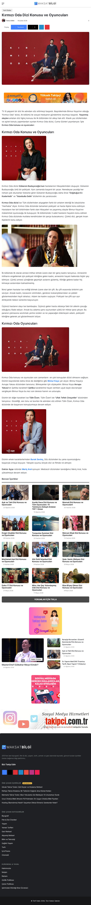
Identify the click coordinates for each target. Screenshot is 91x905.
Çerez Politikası (8, 884)
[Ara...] (88, 4)
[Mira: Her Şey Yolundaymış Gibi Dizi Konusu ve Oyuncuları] (45, 575)
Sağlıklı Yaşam (7, 843)
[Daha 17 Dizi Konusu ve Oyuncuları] (15, 575)
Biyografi (5, 816)
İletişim (4, 872)
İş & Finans (6, 851)
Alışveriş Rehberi (8, 835)
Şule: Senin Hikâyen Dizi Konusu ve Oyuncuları (73, 560)
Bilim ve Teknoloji (8, 839)
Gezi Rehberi (7, 831)
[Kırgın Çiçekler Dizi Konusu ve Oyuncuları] (15, 523)
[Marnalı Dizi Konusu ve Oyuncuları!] (75, 492)
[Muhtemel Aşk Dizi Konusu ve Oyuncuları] (15, 549)
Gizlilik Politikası (8, 880)
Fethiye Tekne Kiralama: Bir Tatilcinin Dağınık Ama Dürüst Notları (26, 791)
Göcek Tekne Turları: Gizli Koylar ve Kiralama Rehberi (22, 787)
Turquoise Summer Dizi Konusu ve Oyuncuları (42, 534)
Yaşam (4, 824)
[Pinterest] (47, 27)
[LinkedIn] (41, 27)
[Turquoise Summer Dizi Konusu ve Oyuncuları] (45, 523)
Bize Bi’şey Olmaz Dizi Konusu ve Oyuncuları (72, 586)
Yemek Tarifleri (7, 828)
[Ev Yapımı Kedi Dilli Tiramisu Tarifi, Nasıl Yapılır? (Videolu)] (53, 664)
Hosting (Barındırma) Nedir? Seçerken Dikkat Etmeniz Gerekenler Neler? (29, 803)
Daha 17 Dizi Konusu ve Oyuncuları (12, 586)
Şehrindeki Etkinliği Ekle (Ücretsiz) (15, 888)
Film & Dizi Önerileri (9, 820)
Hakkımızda (6, 868)
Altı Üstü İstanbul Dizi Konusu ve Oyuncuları (42, 560)
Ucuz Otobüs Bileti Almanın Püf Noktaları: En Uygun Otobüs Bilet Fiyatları (30, 799)
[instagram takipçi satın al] (45, 719)
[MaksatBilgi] (45, 3)
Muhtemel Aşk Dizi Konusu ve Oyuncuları (14, 560)
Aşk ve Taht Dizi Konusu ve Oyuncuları (14, 503)
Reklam (4, 876)
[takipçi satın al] (45, 97)
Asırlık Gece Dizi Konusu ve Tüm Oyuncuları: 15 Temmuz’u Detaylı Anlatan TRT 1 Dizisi (44, 505)
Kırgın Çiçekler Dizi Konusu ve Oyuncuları (14, 534)
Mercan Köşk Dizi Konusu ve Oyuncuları (75, 534)
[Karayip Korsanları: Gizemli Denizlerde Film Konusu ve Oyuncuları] (53, 642)
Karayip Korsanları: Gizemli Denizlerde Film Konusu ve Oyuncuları (73, 641)
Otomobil (5, 855)
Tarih (4, 847)
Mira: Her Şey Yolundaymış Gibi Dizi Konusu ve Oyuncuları (44, 587)
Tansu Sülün (10, 20)
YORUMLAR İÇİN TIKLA (45, 599)
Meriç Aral (27, 469)
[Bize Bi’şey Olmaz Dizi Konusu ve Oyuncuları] (75, 575)
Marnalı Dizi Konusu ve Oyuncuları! (72, 503)
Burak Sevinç (37, 459)
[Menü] (3, 4)
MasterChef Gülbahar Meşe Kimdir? (20, 665)
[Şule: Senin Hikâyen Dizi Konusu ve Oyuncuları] (75, 549)
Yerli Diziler (7, 10)
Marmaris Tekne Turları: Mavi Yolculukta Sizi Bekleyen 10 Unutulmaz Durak (30, 795)
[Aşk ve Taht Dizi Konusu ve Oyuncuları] (15, 492)
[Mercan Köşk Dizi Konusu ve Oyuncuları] (75, 523)
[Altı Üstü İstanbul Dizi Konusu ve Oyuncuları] (45, 549)
